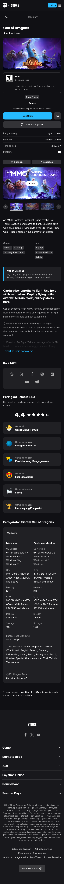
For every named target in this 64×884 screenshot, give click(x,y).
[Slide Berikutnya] (58, 206)
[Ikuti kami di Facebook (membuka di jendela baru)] (32, 374)
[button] (32, 351)
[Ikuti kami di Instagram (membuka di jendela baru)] (42, 374)
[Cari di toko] (6, 17)
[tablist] (32, 533)
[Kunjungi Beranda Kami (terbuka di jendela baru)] (12, 374)
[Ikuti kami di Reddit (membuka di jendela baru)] (37, 382)
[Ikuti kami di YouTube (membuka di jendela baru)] (27, 382)
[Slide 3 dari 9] (47, 206)
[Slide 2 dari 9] (32, 206)
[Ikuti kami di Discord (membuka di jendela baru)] (52, 374)
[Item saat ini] (16, 206)
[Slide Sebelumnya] (5, 206)
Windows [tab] (12, 533)
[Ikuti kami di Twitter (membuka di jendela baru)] (22, 374)
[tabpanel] (32, 582)
